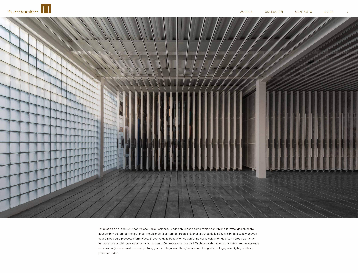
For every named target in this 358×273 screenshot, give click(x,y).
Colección (274, 11)
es (326, 11)
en (332, 11)
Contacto (303, 11)
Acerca (246, 11)
